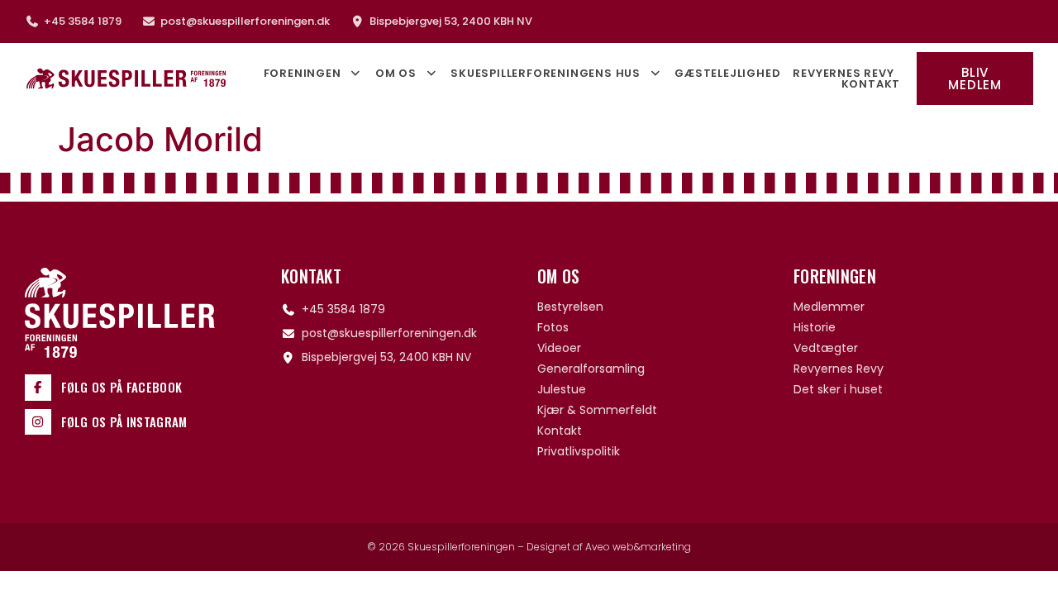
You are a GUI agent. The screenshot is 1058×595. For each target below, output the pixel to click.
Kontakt (871, 84)
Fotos (553, 327)
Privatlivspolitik (578, 451)
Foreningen (302, 73)
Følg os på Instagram (124, 421)
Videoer (559, 348)
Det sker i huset (838, 389)
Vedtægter (826, 348)
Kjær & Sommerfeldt (597, 410)
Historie (815, 327)
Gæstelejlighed (727, 73)
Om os (396, 73)
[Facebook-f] (38, 387)
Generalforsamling (591, 368)
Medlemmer (829, 306)
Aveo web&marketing (638, 547)
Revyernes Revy (843, 73)
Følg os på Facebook (122, 387)
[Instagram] (38, 422)
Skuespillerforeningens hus (545, 73)
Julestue (561, 389)
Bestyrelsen (570, 306)
